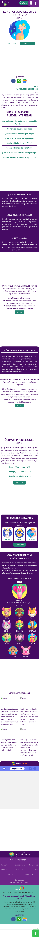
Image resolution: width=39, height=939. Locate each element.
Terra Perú (4, 869)
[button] (30, 3)
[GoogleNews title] (24, 80)
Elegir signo (19, 545)
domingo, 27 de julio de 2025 (19, 471)
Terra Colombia (19, 865)
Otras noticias (29, 874)
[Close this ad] (37, 928)
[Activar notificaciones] (27, 933)
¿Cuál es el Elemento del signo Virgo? (19, 138)
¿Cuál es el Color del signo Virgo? (19, 143)
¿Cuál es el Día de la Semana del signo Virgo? (19, 152)
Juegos (10, 874)
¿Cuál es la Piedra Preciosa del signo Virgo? (19, 157)
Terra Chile (4, 865)
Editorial (25, 882)
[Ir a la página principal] (5, 3)
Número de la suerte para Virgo (19, 128)
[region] (19, 60)
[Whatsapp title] (19, 80)
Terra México (33, 865)
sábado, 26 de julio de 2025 (19, 476)
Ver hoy (27, 43)
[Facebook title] (13, 80)
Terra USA (19, 869)
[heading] (19, 312)
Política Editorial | (30, 896)
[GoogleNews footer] (24, 919)
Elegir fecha (19, 483)
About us (19, 898)
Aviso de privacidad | (18, 896)
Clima (36, 869)
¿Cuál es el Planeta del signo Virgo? (19, 147)
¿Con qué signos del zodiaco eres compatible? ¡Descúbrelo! (19, 122)
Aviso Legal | (7, 896)
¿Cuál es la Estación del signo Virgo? (19, 133)
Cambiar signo (11, 43)
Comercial (14, 882)
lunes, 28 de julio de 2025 (19, 467)
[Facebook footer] (13, 919)
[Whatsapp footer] (19, 919)
